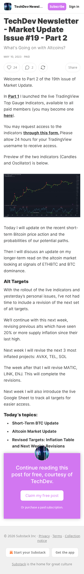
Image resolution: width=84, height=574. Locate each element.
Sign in (74, 6)
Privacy (44, 536)
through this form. (41, 132)
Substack (19, 564)
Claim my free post (42, 495)
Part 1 (13, 96)
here (8, 115)
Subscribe (57, 6)
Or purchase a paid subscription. (42, 507)
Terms (57, 536)
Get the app (65, 552)
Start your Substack (30, 552)
